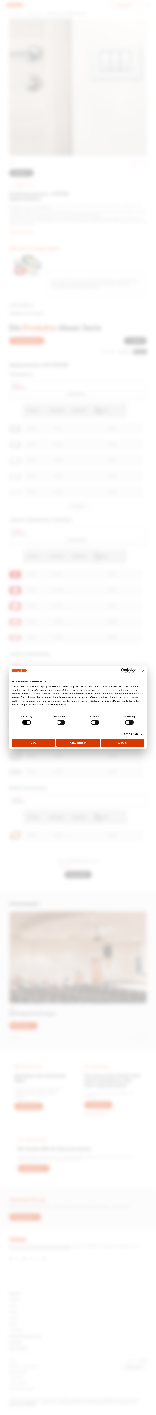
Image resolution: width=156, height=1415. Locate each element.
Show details (131, 733)
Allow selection (78, 743)
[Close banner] (143, 670)
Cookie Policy (113, 701)
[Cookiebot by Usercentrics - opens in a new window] (123, 670)
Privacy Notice (58, 704)
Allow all (122, 743)
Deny (33, 743)
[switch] (61, 722)
